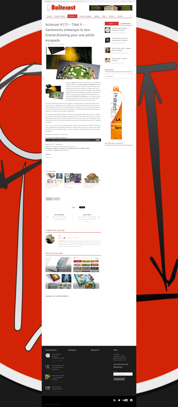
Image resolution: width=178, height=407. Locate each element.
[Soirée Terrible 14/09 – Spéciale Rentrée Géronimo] (107, 50)
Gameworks (57, 199)
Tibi (59, 235)
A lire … (111, 23)
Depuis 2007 (61, 241)
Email (72, 238)
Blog (103, 16)
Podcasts (71, 16)
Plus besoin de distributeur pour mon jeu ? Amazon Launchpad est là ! (70, 2)
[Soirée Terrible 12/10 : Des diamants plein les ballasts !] (107, 40)
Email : (115, 371)
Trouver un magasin (85, 16)
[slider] (98, 140)
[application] (73, 140)
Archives (130, 1)
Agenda (96, 16)
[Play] (46, 140)
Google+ (67, 238)
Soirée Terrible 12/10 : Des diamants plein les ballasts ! (58, 367)
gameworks (62, 134)
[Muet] (94, 140)
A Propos (124, 1)
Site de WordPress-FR (119, 360)
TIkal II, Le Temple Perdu (52, 125)
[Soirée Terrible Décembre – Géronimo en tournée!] (107, 30)
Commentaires (126, 23)
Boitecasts (62, 44)
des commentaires (119, 358)
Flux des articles (119, 356)
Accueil (49, 16)
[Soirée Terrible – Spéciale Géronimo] (107, 60)
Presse (110, 16)
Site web (77, 238)
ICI (66, 148)
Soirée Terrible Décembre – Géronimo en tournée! (58, 356)
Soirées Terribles (59, 16)
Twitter (61, 238)
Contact (120, 16)
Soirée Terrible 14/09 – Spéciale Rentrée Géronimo (58, 377)
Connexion (116, 354)
